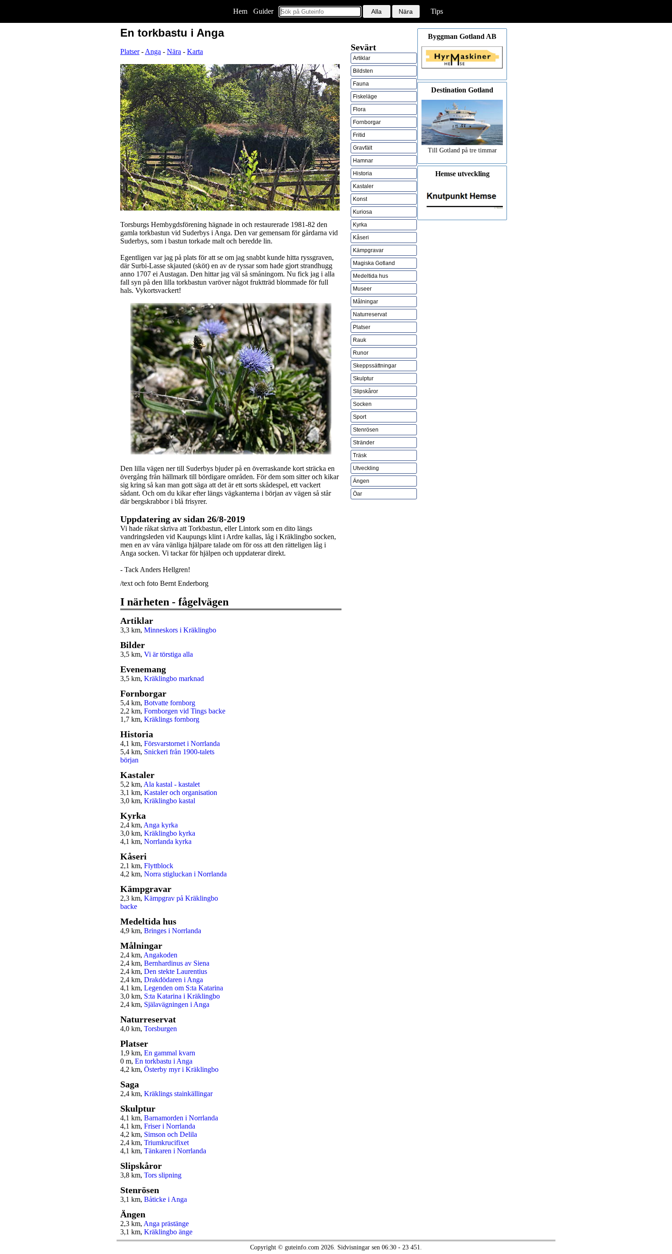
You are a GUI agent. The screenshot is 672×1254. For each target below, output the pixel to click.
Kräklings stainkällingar (178, 1093)
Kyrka (360, 225)
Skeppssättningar (374, 365)
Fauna (361, 84)
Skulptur (363, 378)
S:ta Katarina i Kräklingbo (182, 996)
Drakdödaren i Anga (173, 980)
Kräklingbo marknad (174, 678)
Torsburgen (160, 1028)
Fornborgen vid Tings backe (184, 711)
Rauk (359, 340)
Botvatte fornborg (169, 703)
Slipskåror (365, 391)
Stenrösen (366, 430)
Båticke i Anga (165, 1199)
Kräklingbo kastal (169, 801)
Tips (437, 11)
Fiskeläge (365, 96)
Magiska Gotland (374, 263)
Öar (357, 494)
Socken (362, 404)
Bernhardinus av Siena (176, 963)
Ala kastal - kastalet (172, 784)
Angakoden (160, 955)
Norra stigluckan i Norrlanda (185, 874)
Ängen (361, 481)
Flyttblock (158, 866)
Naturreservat (370, 314)
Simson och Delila (170, 1134)
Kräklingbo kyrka (169, 833)
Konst (360, 199)
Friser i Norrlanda (169, 1126)
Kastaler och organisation (180, 792)
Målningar (365, 301)
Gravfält (362, 148)
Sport (359, 417)
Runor (360, 353)
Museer (362, 289)
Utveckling (366, 468)
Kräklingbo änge (168, 1232)
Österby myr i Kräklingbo (181, 1069)
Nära (174, 51)
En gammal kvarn (169, 1053)
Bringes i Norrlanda (172, 931)
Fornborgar (367, 122)
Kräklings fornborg (171, 719)
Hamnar (363, 160)
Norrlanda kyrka (168, 841)
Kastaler (363, 186)
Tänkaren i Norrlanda (175, 1151)
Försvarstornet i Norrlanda (182, 743)
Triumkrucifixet (166, 1142)
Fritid (359, 135)
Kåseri (361, 237)
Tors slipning (162, 1175)
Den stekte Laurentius (175, 971)
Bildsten (363, 71)
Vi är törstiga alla (168, 654)
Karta (195, 51)
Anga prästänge (166, 1223)
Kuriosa (362, 212)
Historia (362, 173)
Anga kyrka (161, 825)
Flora (359, 109)
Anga (153, 51)
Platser (129, 51)
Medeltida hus (370, 276)
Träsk (360, 455)
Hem (240, 11)
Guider (263, 11)
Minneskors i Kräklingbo (180, 630)
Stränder (363, 442)
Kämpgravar (368, 250)
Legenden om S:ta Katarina (183, 988)
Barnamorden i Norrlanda (181, 1118)
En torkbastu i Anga (163, 1061)
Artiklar (361, 58)
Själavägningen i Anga (176, 1004)
